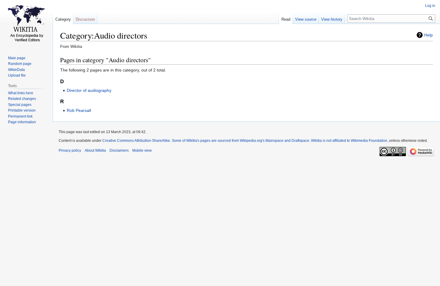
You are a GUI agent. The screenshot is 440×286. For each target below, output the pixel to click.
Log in (430, 6)
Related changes (22, 99)
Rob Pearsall (79, 110)
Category (63, 19)
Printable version (22, 110)
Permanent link (20, 116)
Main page (16, 58)
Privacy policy (70, 150)
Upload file (17, 75)
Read (285, 19)
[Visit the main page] (26, 24)
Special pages (19, 105)
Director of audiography (89, 90)
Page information (22, 122)
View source (305, 19)
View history (331, 19)
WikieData (16, 70)
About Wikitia (95, 150)
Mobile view (142, 150)
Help (428, 35)
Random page (19, 64)
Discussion (85, 19)
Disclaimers (119, 150)
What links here (20, 93)
